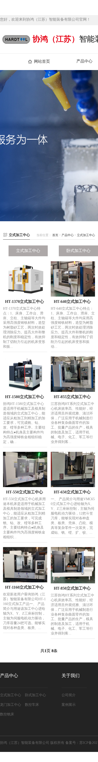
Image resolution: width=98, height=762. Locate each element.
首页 (55, 235)
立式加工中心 (86, 235)
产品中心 (68, 235)
